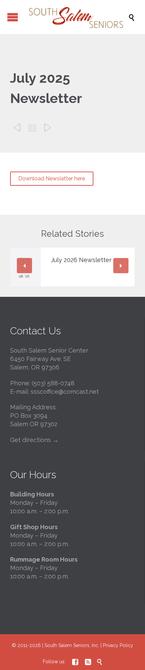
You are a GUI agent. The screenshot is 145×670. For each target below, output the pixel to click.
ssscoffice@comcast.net (65, 391)
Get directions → (34, 439)
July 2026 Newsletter (81, 259)
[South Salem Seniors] (76, 17)
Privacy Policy (118, 645)
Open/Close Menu (12, 17)
